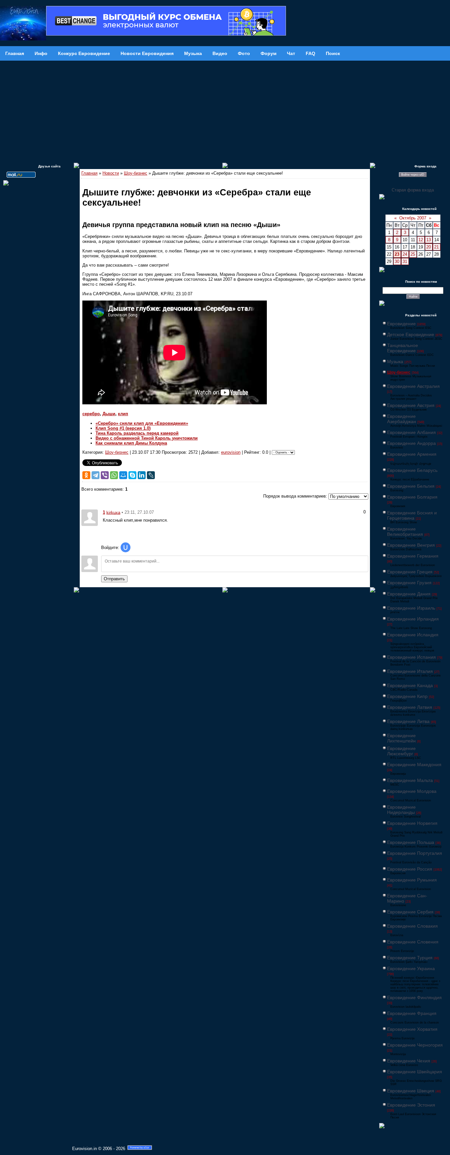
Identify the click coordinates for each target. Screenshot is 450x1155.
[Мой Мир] (123, 475)
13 (428, 239)
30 (397, 261)
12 (420, 239)
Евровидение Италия (410, 671)
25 (412, 254)
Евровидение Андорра (411, 443)
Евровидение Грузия (409, 582)
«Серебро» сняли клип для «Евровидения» (142, 423)
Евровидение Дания (409, 593)
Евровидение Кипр (407, 696)
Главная (89, 173)
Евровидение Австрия (411, 405)
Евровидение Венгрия (411, 545)
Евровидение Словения (412, 941)
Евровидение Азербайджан (401, 419)
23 (397, 254)
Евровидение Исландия (412, 634)
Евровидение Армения (411, 454)
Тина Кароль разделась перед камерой (137, 433)
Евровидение (401, 323)
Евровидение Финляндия (414, 997)
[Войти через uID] (125, 547)
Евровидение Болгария (412, 497)
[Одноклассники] (86, 475)
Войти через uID (412, 174)
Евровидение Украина (411, 968)
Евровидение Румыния (412, 879)
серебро (91, 413)
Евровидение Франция (411, 1013)
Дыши (108, 413)
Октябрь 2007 (412, 218)
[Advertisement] (225, 110)
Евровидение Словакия (412, 926)
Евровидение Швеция (410, 1090)
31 (405, 261)
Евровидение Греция (410, 571)
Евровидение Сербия (410, 911)
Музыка (395, 361)
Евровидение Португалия (414, 853)
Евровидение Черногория (415, 1045)
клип (123, 413)
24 (405, 254)
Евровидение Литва (408, 721)
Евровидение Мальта (410, 780)
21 (436, 247)
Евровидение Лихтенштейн (401, 738)
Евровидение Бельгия (411, 486)
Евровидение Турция (410, 957)
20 (428, 247)
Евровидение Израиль (411, 608)
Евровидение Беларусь (412, 470)
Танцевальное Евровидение (402, 348)
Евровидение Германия (412, 556)
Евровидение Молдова (411, 791)
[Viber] (105, 475)
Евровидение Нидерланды (401, 809)
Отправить (114, 578)
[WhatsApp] (114, 475)
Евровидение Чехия (408, 1060)
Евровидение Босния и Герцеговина (412, 515)
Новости (110, 173)
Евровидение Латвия (409, 707)
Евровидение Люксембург (401, 751)
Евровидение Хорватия (412, 1029)
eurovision (230, 452)
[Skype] (132, 475)
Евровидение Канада (410, 685)
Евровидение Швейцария (414, 1071)
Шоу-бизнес (135, 173)
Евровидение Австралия (413, 386)
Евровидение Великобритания (405, 531)
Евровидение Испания (411, 657)
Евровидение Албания (411, 432)
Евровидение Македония (414, 764)
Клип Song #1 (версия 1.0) (123, 428)
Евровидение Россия (409, 869)
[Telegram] (95, 475)
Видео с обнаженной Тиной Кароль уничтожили (147, 438)
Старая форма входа (413, 190)
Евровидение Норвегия (412, 823)
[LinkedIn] (142, 475)
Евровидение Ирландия (413, 618)
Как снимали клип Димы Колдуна (131, 443)
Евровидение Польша (410, 842)
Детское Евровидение (410, 334)
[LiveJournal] (151, 475)
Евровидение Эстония (411, 1105)
